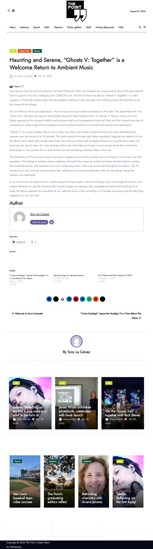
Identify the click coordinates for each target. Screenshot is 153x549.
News (12, 27)
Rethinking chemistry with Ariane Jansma (92, 497)
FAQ (120, 27)
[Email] (51, 222)
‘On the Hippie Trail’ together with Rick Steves (122, 413)
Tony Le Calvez (25, 76)
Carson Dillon (70, 419)
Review (37, 50)
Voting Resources (104, 27)
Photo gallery (74, 27)
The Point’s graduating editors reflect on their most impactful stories (59, 501)
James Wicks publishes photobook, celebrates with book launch (75, 411)
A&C (48, 26)
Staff (88, 27)
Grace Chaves (117, 419)
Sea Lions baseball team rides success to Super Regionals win (24, 501)
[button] (145, 27)
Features (25, 26)
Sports (37, 26)
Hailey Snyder (24, 419)
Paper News (43, 542)
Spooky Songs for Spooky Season (69, 275)
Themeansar (15, 547)
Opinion (59, 26)
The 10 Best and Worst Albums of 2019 (115, 275)
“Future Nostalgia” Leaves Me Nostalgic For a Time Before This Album (29, 277)
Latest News (24, 50)
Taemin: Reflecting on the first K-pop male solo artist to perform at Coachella (30, 413)
